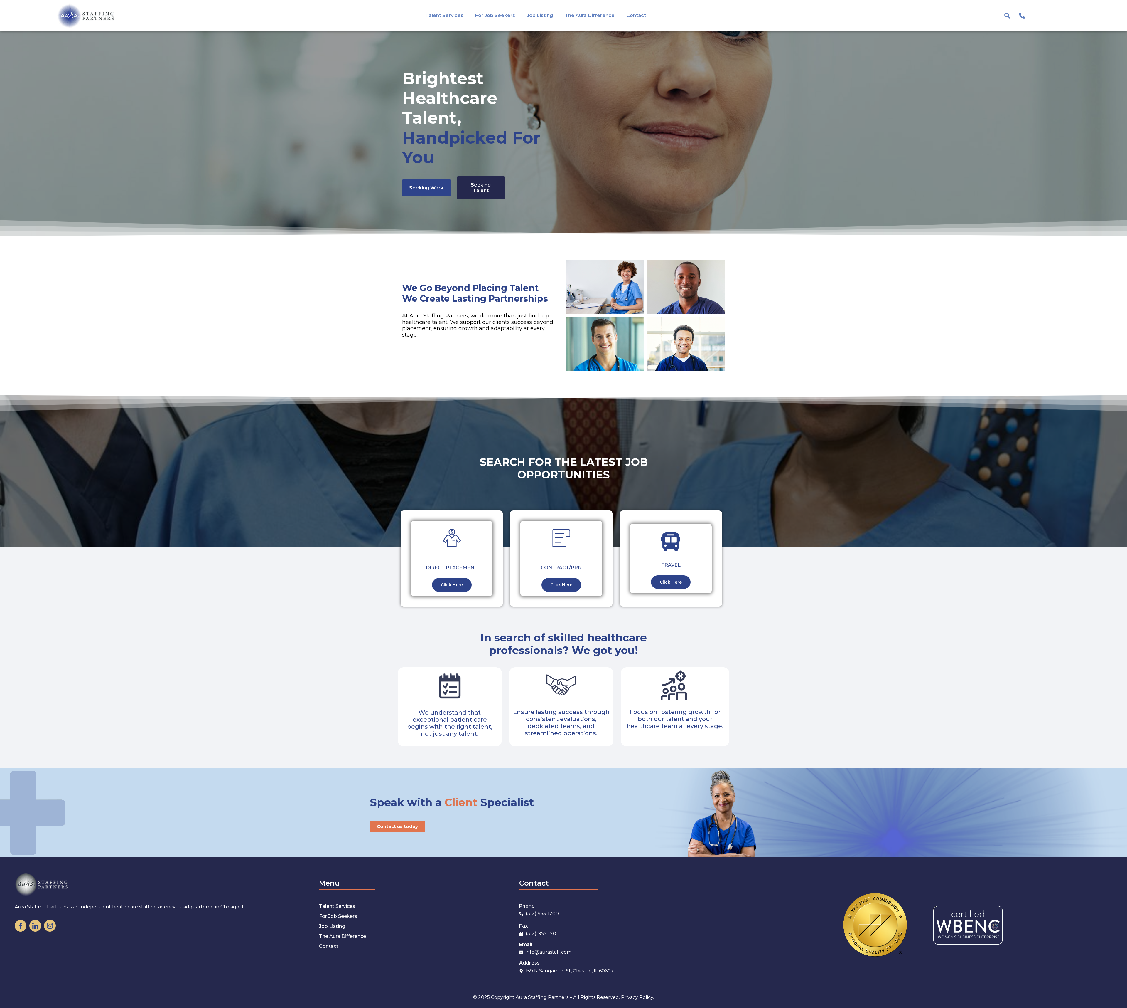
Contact (636, 15)
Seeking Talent (481, 187)
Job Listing (540, 15)
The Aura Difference (590, 15)
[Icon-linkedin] (35, 926)
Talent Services (444, 15)
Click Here (452, 584)
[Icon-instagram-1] (50, 926)
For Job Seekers (495, 15)
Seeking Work (426, 188)
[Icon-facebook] (20, 926)
